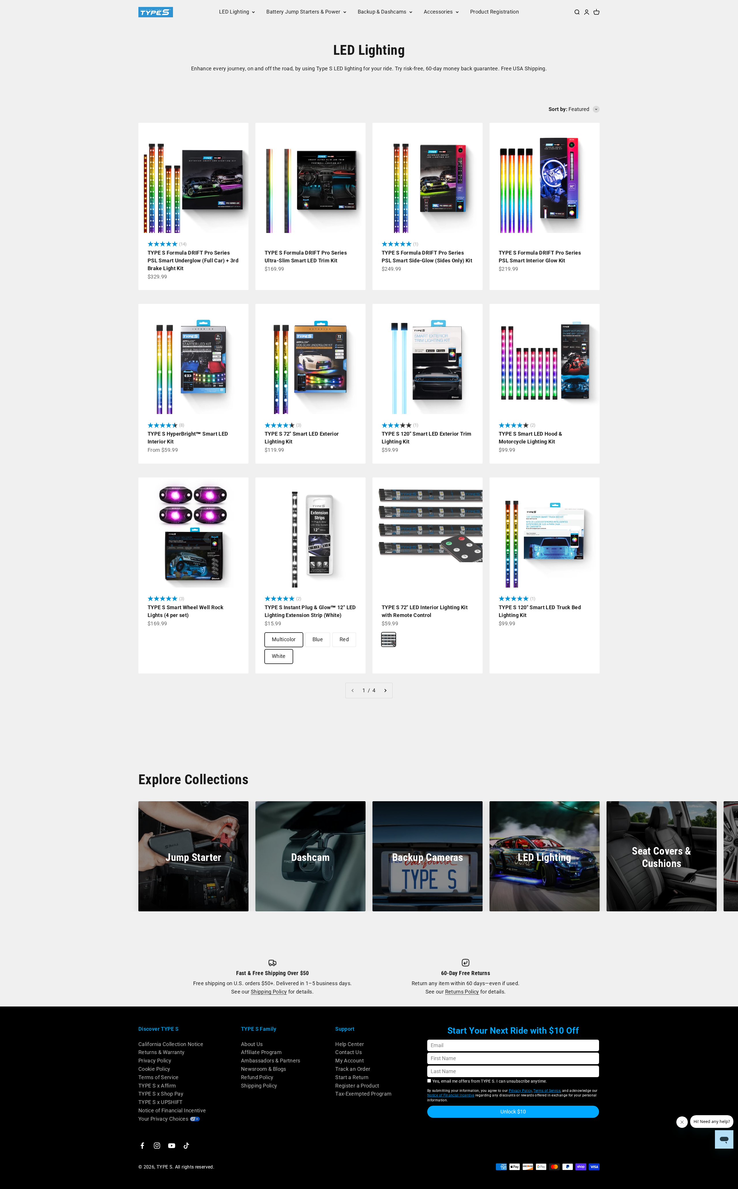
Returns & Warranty (161, 1052)
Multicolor (284, 639)
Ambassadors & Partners (270, 1061)
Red (344, 639)
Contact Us (348, 1052)
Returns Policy (462, 992)
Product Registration (494, 12)
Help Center (349, 1044)
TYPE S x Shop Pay (160, 1094)
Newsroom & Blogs (263, 1069)
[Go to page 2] (385, 690)
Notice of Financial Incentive (172, 1110)
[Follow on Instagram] (157, 1146)
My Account (349, 1061)
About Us (252, 1044)
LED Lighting (234, 12)
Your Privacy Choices (163, 1119)
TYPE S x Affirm (157, 1086)
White (279, 656)
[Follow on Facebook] (142, 1146)
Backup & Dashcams (382, 12)
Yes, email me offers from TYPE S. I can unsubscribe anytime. (489, 1081)
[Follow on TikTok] (186, 1146)
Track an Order (352, 1069)
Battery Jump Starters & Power (303, 12)
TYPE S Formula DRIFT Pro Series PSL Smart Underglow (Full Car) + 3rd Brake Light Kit (193, 260)
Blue (317, 639)
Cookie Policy (154, 1069)
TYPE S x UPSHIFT (160, 1102)
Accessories (438, 12)
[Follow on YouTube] (172, 1146)
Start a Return (351, 1077)
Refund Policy (257, 1077)
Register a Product (357, 1086)
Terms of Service (158, 1077)
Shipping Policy (269, 992)
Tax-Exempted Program (363, 1094)
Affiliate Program (261, 1052)
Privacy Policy (154, 1061)
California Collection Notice (170, 1044)
